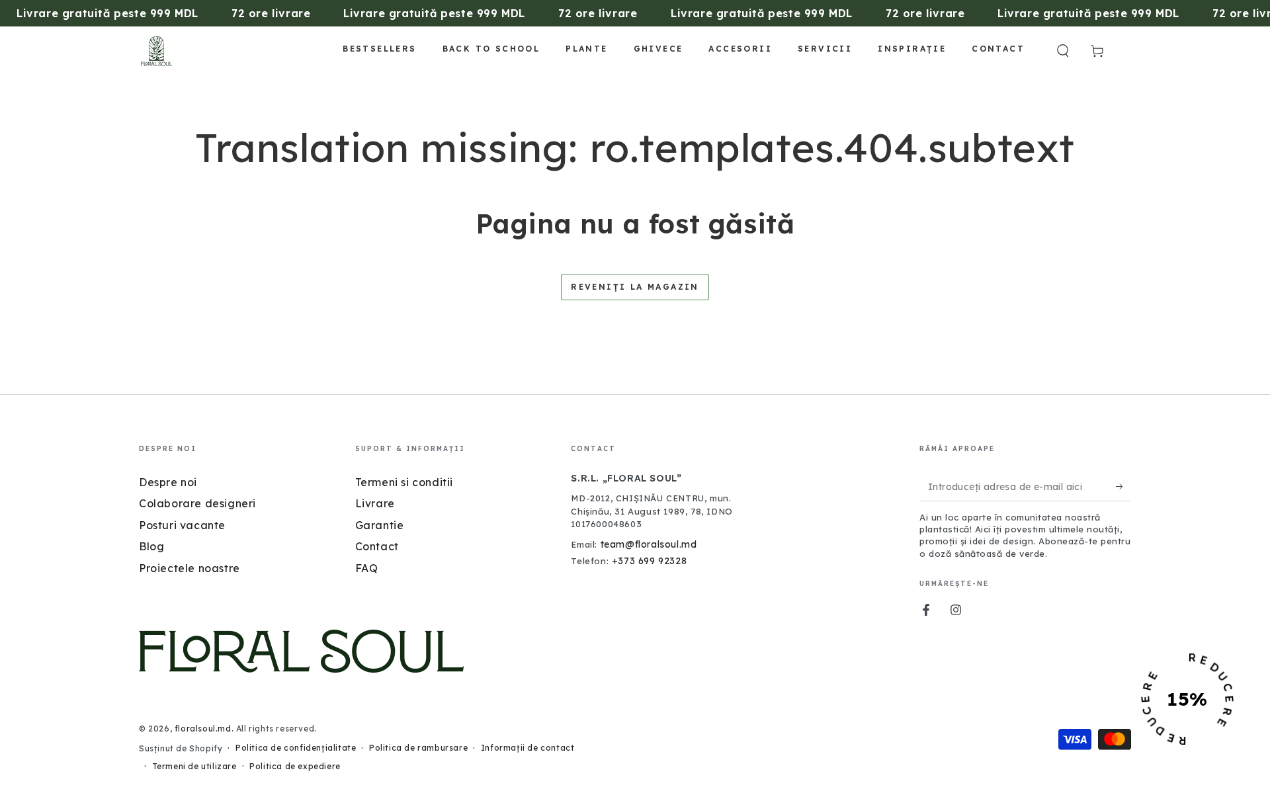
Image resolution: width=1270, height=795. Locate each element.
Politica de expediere (295, 766)
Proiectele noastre (189, 568)
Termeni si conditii (404, 482)
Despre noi (168, 482)
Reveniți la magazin (635, 287)
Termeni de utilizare (194, 766)
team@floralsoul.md (649, 544)
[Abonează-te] (1123, 486)
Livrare (375, 503)
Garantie (379, 525)
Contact (377, 546)
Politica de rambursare (418, 748)
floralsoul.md (203, 728)
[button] (1063, 50)
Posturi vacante (182, 525)
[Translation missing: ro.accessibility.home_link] (156, 50)
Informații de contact (528, 748)
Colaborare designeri (197, 503)
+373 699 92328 (649, 561)
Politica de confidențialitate (295, 748)
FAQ (366, 568)
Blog (151, 546)
